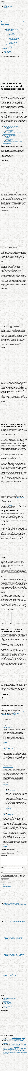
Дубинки (11, 33)
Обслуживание (7, 51)
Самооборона (9, 30)
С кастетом (9, 130)
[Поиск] (1, 1)
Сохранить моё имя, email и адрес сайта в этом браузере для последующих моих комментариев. (13, 876)
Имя (2, 867)
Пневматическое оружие (12, 29)
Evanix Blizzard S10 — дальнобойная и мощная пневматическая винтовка (13, 1042)
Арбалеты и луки (10, 28)
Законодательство (7, 52)
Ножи (10, 46)
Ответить (5, 742)
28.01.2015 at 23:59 (8, 767)
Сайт (2, 872)
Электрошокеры (13, 39)
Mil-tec (8, 140)
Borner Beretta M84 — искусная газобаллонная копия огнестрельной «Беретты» (15, 1045)
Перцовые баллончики (14, 37)
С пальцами (10, 128)
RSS (23, 712)
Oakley (8, 136)
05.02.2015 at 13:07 (10, 790)
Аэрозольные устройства (15, 32)
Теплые (9, 131)
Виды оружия (6, 26)
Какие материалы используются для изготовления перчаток (12, 133)
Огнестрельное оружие (12, 41)
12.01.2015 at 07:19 (8, 727)
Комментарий (4, 855)
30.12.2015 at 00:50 (8, 814)
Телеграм (13, 714)
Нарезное (11, 43)
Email (2, 870)
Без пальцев (10, 127)
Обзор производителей (9, 135)
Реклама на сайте (7, 6)
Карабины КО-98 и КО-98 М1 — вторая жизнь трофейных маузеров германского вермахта (15, 1052)
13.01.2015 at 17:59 (8, 748)
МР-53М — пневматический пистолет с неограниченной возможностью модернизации (14, 1048)
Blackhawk (9, 137)
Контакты (5, 7)
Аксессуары (6, 50)
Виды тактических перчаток (10, 126)
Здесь (10, 505)
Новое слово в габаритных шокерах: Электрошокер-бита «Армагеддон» (14, 1038)
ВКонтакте (16, 713)
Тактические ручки (14, 38)
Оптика (5, 48)
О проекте (5, 5)
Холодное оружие (10, 44)
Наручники (12, 34)
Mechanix (9, 139)
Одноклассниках (5, 714)
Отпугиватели (12, 35)
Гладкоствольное (13, 42)
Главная (5, 3)
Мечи (10, 47)
